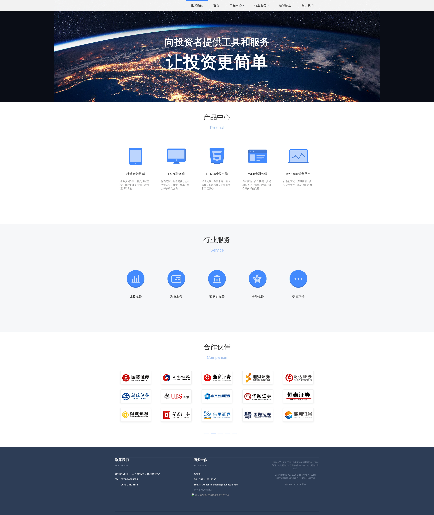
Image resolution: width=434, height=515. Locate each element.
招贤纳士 (285, 5)
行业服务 (260, 5)
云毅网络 (292, 465)
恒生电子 (277, 462)
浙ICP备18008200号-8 (295, 484)
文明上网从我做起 (203, 490)
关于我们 (307, 5)
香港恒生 (308, 462)
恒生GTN (287, 462)
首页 (216, 5)
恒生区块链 (297, 462)
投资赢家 (197, 5)
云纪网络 (282, 465)
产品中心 (236, 5)
